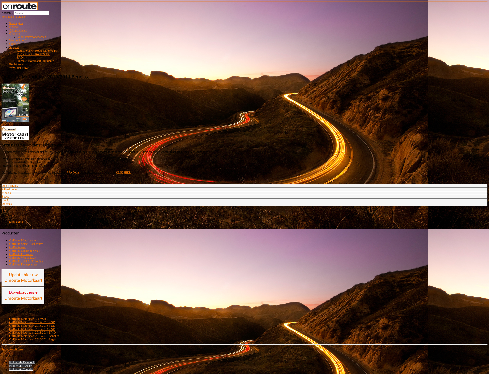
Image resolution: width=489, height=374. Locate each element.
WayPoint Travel (19, 67)
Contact (14, 43)
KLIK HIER (123, 172)
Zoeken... (7, 12)
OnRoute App (17, 247)
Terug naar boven (12, 349)
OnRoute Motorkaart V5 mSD (27, 318)
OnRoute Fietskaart (21, 254)
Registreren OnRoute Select (33, 54)
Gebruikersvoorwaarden (31, 37)
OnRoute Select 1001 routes (26, 243)
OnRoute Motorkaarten (23, 240)
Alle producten (18, 30)
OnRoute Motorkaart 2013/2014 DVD (32, 332)
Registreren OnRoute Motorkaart (37, 50)
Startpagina (16, 23)
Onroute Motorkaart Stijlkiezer (35, 61)
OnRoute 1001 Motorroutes (26, 261)
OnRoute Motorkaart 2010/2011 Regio (32, 339)
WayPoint (73, 172)
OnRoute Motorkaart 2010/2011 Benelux (34, 336)
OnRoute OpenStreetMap (24, 250)
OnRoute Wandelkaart (22, 257)
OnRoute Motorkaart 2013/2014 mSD (32, 329)
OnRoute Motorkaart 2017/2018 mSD (32, 322)
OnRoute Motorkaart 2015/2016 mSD (32, 325)
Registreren (16, 64)
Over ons (14, 33)
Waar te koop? (18, 40)
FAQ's (21, 57)
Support (14, 47)
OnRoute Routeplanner (23, 264)
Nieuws (14, 26)
